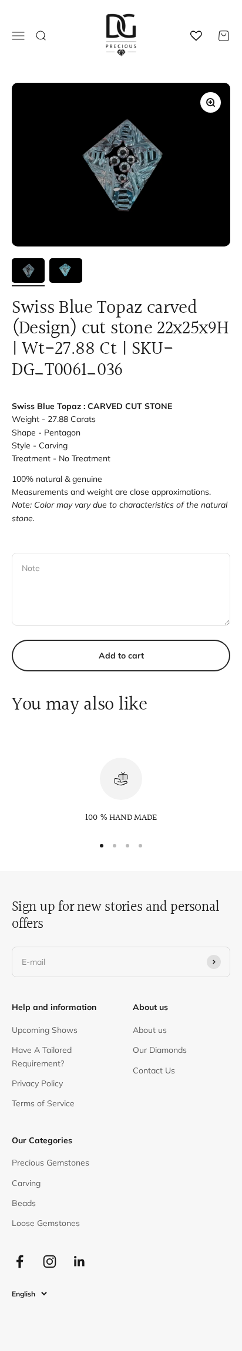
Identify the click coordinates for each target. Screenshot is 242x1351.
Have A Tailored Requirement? (42, 1056)
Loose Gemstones (46, 1223)
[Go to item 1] (28, 272)
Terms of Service (43, 1103)
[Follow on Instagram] (50, 1261)
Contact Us (154, 1070)
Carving (26, 1183)
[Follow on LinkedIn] (80, 1261)
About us (150, 1030)
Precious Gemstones (50, 1162)
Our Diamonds (160, 1050)
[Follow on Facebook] (20, 1261)
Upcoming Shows (45, 1030)
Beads (24, 1203)
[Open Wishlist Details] (196, 36)
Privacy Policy (37, 1083)
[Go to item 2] (65, 272)
